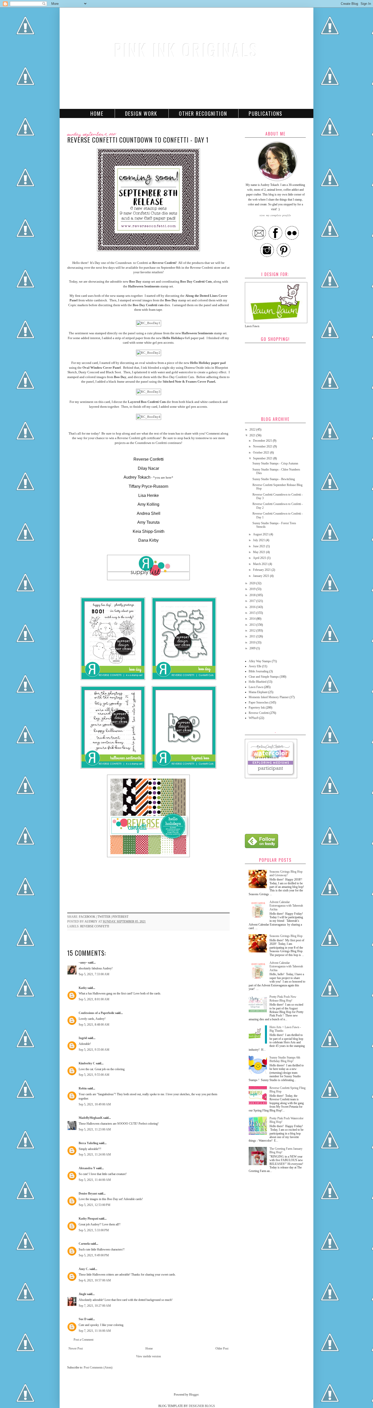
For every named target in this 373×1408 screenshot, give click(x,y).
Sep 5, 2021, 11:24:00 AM (95, 1154)
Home (97, 113)
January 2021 (261, 576)
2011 (252, 636)
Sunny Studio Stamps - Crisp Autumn (275, 463)
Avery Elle (255, 666)
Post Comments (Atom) (98, 1367)
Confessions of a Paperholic (96, 1013)
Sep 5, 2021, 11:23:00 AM (95, 1129)
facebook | (88, 916)
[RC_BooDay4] (148, 417)
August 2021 (261, 534)
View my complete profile (275, 215)
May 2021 (259, 552)
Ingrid (83, 1038)
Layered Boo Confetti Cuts (147, 402)
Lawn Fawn (256, 687)
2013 (252, 625)
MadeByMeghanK (91, 1118)
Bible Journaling (258, 671)
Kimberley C (87, 1063)
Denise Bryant (88, 1193)
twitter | (104, 916)
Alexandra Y (87, 1168)
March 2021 (260, 564)
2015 (252, 613)
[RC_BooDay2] (148, 353)
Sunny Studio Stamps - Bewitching (273, 479)
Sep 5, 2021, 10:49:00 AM (95, 1104)
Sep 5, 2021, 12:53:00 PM (94, 1205)
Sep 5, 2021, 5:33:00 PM (94, 1230)
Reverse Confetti (164, 263)
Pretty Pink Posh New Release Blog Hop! (282, 998)
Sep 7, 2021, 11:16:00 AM (95, 1331)
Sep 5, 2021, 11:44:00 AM (95, 1180)
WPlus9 (253, 718)
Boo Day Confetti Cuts (196, 281)
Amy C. (84, 1269)
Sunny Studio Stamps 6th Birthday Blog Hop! (284, 1059)
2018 (252, 595)
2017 (252, 601)
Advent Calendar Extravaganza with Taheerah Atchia (286, 905)
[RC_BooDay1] (148, 323)
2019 (252, 589)
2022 (252, 429)
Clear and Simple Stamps (264, 676)
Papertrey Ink (257, 707)
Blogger (193, 1394)
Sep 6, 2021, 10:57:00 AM (95, 1280)
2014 (252, 618)
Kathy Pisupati (89, 1218)
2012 (252, 630)
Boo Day (135, 281)
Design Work (141, 113)
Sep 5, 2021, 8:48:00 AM (94, 1024)
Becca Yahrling (88, 1143)
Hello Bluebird (257, 681)
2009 (252, 648)
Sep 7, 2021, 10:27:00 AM (95, 1305)
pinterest (120, 916)
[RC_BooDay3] (148, 392)
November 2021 (263, 446)
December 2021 (263, 440)
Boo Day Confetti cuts (148, 305)
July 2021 (259, 540)
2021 (252, 435)
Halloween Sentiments (144, 286)
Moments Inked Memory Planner (269, 697)
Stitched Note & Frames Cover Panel (189, 381)
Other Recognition (203, 113)
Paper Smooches (259, 702)
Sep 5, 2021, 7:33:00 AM (94, 974)
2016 (252, 607)
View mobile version (148, 1356)
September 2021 (263, 458)
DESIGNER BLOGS (202, 1406)
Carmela (84, 1243)
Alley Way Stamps (260, 661)
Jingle (82, 1294)
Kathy (83, 988)
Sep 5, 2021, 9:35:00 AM (94, 1049)
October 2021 (261, 452)
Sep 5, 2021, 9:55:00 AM (94, 1075)
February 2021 (262, 570)
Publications (265, 113)
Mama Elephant (258, 692)
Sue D (83, 1319)
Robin (83, 1088)
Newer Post (76, 1348)
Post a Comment (83, 1339)
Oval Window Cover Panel (101, 367)
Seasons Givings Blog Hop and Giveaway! (285, 873)
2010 (252, 642)
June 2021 (259, 546)
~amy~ (83, 962)
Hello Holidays (173, 338)
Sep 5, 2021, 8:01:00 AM (94, 999)
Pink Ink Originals (186, 49)
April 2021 (260, 558)
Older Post (221, 1348)
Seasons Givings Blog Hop (285, 936)
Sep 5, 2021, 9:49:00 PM (94, 1255)
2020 (252, 583)
